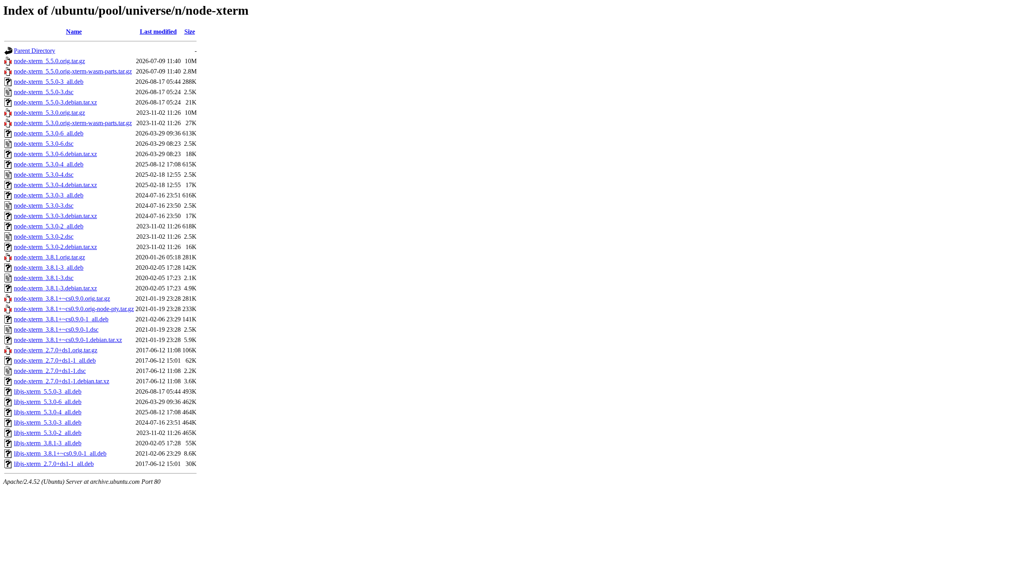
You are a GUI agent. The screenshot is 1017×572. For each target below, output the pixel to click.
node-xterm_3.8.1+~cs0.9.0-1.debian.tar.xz (68, 339)
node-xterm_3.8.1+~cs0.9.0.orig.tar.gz (62, 298)
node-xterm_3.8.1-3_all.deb (48, 267)
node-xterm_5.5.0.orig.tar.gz (49, 61)
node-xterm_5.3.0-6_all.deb (48, 133)
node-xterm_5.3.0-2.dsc (43, 236)
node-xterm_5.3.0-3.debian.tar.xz (55, 216)
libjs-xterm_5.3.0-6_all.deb (47, 401)
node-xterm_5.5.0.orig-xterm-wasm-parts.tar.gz (73, 71)
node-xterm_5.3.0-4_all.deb (48, 164)
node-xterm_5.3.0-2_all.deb (48, 226)
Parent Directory (34, 50)
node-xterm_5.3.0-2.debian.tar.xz (55, 246)
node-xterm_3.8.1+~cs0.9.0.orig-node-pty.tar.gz (74, 308)
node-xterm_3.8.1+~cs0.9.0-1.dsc (56, 329)
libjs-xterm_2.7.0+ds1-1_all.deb (54, 463)
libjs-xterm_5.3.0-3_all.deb (47, 422)
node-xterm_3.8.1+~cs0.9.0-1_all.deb (61, 319)
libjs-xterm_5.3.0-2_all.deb (47, 432)
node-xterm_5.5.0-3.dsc (43, 92)
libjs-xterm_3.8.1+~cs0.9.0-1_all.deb (60, 453)
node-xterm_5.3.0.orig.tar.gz (49, 112)
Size (189, 31)
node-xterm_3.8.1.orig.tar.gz (49, 257)
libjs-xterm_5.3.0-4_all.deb (47, 412)
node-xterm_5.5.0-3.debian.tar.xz (55, 102)
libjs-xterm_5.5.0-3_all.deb (47, 391)
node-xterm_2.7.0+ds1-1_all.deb (55, 360)
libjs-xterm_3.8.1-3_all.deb (47, 443)
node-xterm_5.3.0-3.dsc (43, 205)
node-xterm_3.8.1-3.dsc (43, 277)
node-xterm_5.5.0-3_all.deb (48, 81)
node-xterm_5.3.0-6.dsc (43, 143)
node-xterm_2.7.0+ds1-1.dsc (50, 370)
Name (74, 31)
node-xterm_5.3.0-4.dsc (43, 174)
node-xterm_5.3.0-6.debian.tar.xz (55, 154)
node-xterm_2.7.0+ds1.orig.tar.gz (55, 350)
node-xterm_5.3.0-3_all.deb (48, 195)
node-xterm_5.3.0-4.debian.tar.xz (55, 185)
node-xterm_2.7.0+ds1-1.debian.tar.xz (61, 381)
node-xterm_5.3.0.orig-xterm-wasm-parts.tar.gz (73, 123)
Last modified (158, 31)
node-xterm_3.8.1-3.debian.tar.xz (55, 288)
